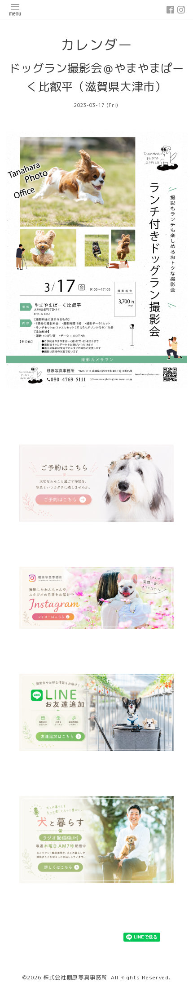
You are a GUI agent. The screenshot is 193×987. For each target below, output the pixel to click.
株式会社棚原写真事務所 (75, 977)
